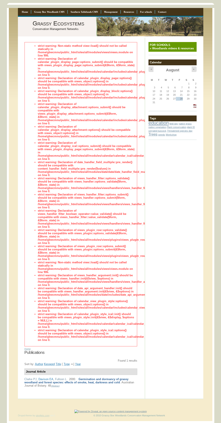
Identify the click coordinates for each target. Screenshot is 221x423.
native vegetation (157, 127)
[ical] (195, 107)
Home (27, 349)
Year (78, 364)
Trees (153, 134)
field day (173, 123)
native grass (185, 123)
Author (39, 364)
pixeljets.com (42, 415)
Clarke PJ (30, 379)
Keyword (49, 364)
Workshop (171, 134)
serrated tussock (157, 131)
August (172, 70)
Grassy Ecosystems (58, 23)
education (158, 123)
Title (58, 364)
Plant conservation (176, 127)
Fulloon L (60, 379)
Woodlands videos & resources (173, 48)
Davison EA (45, 379)
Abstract (55, 386)
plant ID (191, 127)
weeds (161, 134)
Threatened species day (180, 131)
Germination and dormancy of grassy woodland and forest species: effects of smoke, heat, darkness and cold (76, 381)
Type (67, 364)
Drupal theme (25, 415)
